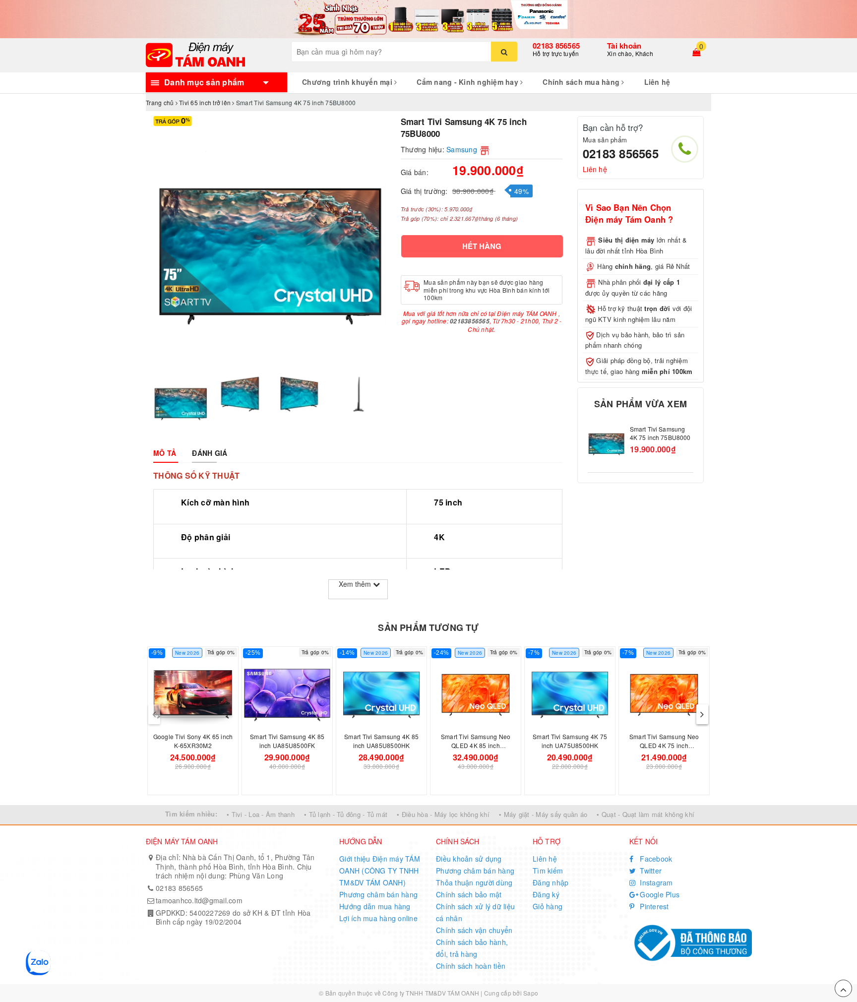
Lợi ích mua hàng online (378, 918)
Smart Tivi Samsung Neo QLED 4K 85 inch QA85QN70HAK (476, 745)
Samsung (461, 149)
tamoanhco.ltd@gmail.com (199, 900)
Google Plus (658, 894)
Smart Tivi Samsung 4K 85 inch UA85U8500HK (381, 741)
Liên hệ (657, 82)
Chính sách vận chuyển (474, 930)
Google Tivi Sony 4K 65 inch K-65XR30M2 (193, 741)
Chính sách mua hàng (582, 82)
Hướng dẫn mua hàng (375, 906)
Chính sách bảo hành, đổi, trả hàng (472, 948)
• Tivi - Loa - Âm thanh (261, 814)
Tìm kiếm (548, 871)
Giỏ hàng (547, 906)
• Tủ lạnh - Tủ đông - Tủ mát (345, 814)
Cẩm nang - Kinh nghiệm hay (468, 82)
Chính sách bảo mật (469, 894)
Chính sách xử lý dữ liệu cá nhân (475, 912)
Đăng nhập (550, 882)
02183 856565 (556, 45)
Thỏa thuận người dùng (474, 882)
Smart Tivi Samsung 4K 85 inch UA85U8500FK (287, 741)
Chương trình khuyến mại (348, 82)
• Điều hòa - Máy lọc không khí (443, 814)
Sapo (530, 993)
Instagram (655, 882)
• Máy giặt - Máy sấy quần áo (543, 814)
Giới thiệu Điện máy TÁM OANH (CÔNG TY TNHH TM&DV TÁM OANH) (379, 870)
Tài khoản (624, 45)
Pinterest (653, 906)
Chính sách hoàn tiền (470, 966)
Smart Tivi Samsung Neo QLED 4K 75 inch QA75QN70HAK (664, 745)
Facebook (655, 859)
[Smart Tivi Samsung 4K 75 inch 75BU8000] (606, 443)
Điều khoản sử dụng (469, 859)
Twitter (650, 871)
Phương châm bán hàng (378, 894)
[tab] (164, 453)
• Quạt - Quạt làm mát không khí (645, 814)
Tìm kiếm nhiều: (191, 813)
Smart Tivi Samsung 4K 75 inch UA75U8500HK (570, 741)
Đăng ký (546, 894)
